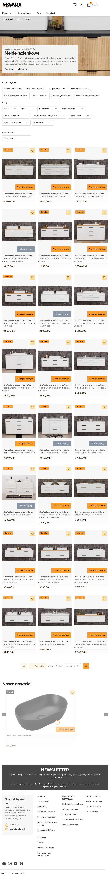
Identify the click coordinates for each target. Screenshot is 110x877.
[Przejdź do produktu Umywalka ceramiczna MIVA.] (40, 711)
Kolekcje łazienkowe (12, 89)
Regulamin (41, 806)
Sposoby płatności (70, 825)
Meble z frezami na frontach (87, 95)
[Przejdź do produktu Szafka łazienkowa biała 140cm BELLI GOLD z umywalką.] (19, 169)
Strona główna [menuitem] (24, 13)
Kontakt (40, 842)
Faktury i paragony (70, 809)
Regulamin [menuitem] (51, 13)
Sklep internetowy (11, 873)
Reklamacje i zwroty (45, 812)
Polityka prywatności (46, 817)
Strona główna (7, 19)
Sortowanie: (7, 133)
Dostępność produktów (72, 804)
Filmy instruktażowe (46, 830)
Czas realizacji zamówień (72, 819)
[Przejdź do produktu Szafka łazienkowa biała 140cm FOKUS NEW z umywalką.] (91, 169)
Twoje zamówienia (94, 801)
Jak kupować (43, 801)
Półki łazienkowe (39, 95)
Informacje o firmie (45, 848)
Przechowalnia (92, 812)
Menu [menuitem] (4, 13)
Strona (50, 666)
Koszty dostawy (69, 814)
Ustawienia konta (93, 806)
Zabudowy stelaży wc (60, 95)
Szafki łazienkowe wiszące (81, 89)
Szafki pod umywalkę (35, 89)
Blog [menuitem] (39, 13)
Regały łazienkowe (57, 89)
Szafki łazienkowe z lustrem (16, 95)
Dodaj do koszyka (25, 187)
